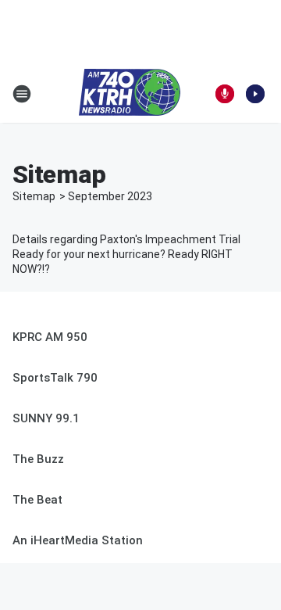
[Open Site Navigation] (21, 93)
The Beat (37, 500)
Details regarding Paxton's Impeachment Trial (126, 239)
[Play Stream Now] (255, 93)
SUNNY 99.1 (46, 418)
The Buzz (38, 459)
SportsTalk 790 (55, 378)
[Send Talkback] (224, 93)
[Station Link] (129, 94)
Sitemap (33, 196)
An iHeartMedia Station (77, 540)
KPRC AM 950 (49, 337)
